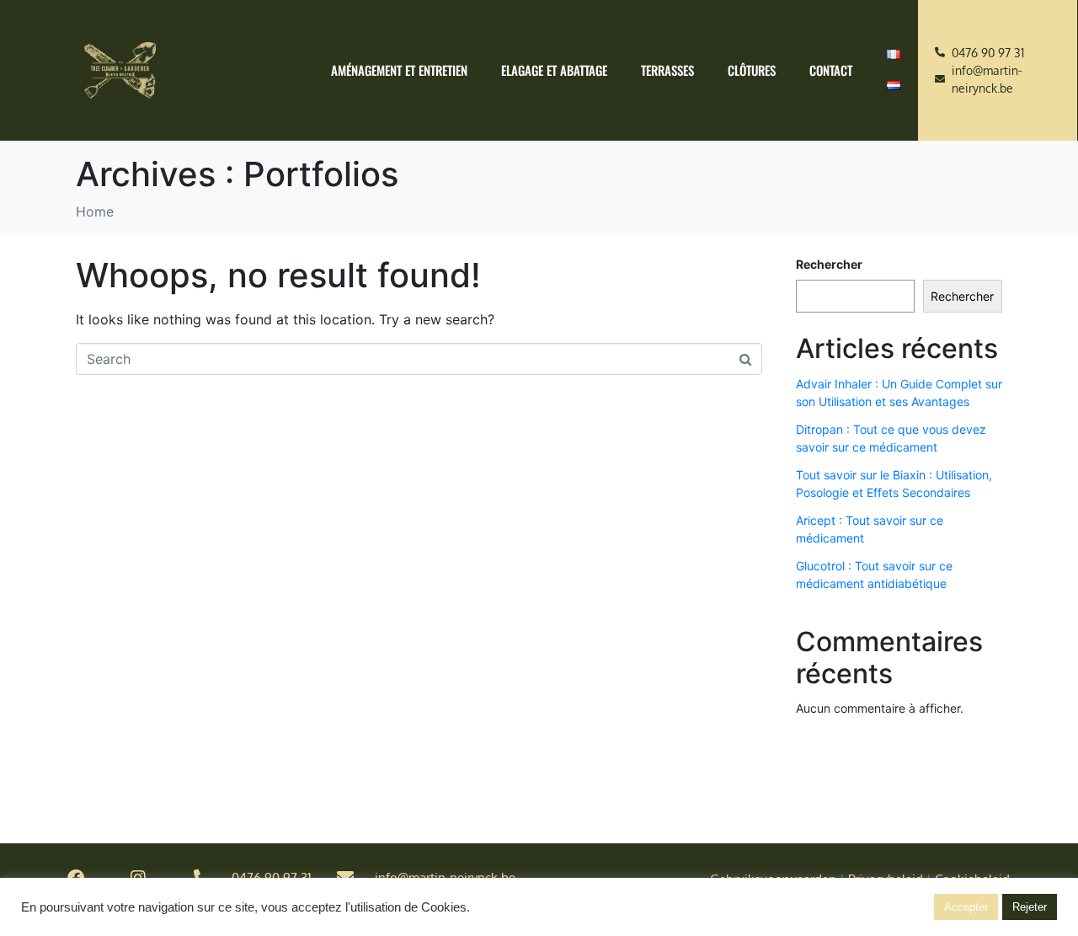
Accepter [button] (966, 907)
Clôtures (752, 70)
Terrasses (667, 70)
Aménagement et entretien (399, 70)
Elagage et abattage (554, 70)
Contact (830, 70)
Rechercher (829, 264)
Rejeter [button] (1029, 907)
